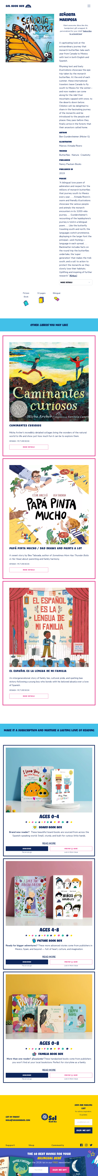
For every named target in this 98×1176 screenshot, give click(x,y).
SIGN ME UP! (83, 1130)
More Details (29, 447)
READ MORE (49, 843)
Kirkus (73, 275)
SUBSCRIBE (27, 848)
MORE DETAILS (66, 282)
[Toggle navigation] (89, 5)
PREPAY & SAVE (71, 848)
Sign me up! (60, 1169)
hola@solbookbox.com (18, 1120)
